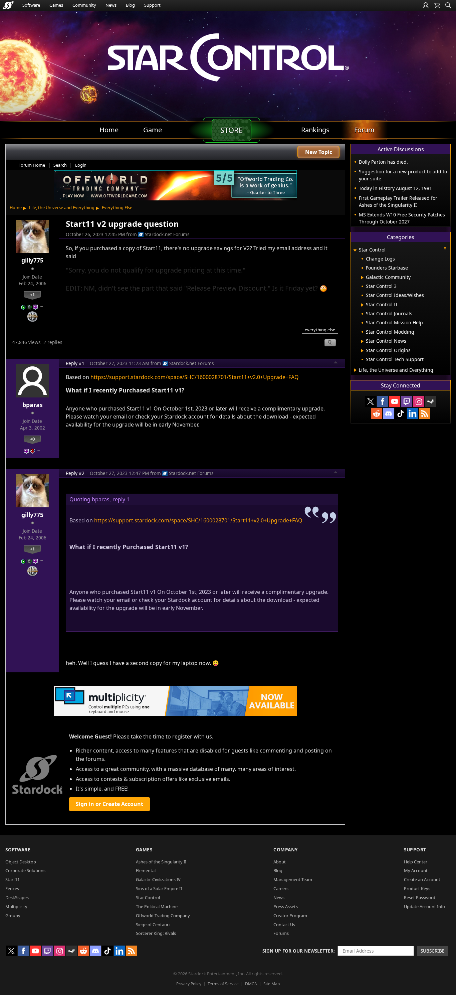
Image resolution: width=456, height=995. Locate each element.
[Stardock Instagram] (419, 401)
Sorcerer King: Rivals (156, 933)
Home (16, 207)
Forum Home (31, 165)
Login (80, 165)
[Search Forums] (448, 5)
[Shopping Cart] (437, 5)
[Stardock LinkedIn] (413, 413)
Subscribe (433, 951)
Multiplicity (16, 906)
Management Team (292, 879)
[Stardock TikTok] (401, 413)
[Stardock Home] (8, 5)
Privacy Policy (188, 984)
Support (152, 5)
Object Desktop (20, 862)
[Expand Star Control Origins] (362, 350)
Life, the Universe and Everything (61, 207)
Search (60, 165)
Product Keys (417, 888)
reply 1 (121, 499)
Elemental (146, 870)
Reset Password (419, 897)
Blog (130, 5)
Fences (12, 888)
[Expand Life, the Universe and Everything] (355, 370)
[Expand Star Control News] (362, 341)
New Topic (318, 152)
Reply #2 (75, 473)
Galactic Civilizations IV (158, 879)
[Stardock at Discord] (389, 413)
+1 (32, 295)
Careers (280, 888)
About (279, 862)
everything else (320, 330)
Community (84, 5)
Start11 (12, 879)
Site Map (271, 984)
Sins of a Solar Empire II (159, 888)
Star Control (148, 897)
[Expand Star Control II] (362, 305)
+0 (32, 439)
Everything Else (117, 207)
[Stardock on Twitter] (371, 401)
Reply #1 (75, 363)
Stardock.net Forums (167, 234)
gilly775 (32, 260)
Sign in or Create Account (109, 804)
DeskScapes (17, 897)
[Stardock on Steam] (431, 401)
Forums (281, 933)
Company (285, 849)
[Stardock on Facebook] (383, 401)
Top (335, 363)
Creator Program (290, 916)
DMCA (251, 984)
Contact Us (284, 925)
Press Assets (285, 906)
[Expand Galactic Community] (362, 277)
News (111, 5)
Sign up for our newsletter (297, 951)
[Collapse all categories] (445, 248)
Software (31, 5)
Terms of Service (223, 984)
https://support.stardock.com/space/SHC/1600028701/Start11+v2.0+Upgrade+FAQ (194, 377)
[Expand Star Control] (355, 250)
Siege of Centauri (153, 925)
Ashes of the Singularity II (161, 862)
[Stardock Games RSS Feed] (425, 413)
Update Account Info (424, 906)
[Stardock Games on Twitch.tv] (407, 401)
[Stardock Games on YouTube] (395, 401)
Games (56, 5)
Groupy (12, 916)
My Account (416, 870)
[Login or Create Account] (426, 5)
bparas (32, 405)
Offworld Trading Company (163, 916)
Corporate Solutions (25, 870)
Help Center (415, 862)
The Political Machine (157, 906)
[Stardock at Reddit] (377, 413)
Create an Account (422, 879)
